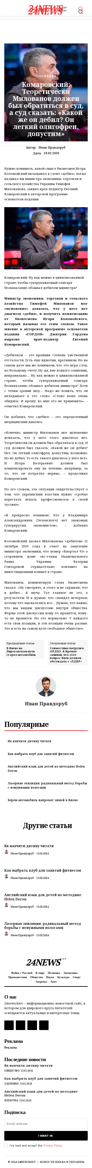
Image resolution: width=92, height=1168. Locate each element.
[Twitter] (32, 1025)
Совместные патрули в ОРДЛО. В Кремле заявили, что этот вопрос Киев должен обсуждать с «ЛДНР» (67, 655)
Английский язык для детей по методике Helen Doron (42, 897)
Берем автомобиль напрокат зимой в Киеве (43, 800)
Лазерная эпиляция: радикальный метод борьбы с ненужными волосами (42, 925)
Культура (11, 1100)
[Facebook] (9, 1025)
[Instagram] (20, 1025)
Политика (46, 76)
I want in (45, 1135)
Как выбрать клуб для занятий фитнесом (41, 754)
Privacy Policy (52, 1145)
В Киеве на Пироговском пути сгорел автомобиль (21, 652)
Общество (11, 1070)
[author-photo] (7, 853)
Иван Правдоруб (52, 147)
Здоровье (11, 1083)
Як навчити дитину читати (29, 741)
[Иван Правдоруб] (46, 686)
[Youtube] (44, 1025)
